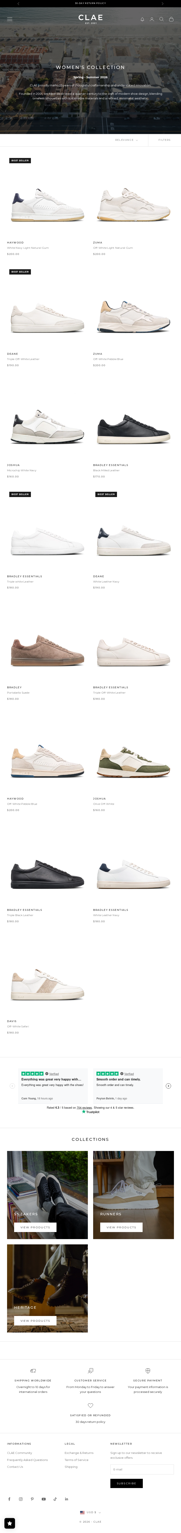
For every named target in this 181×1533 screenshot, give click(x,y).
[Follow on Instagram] (21, 1499)
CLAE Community (19, 1453)
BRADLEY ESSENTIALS (110, 465)
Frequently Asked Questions (27, 1460)
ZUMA (97, 243)
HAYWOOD (15, 243)
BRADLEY (14, 688)
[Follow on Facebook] (9, 1499)
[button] (142, 19)
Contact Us (15, 1466)
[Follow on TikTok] (55, 1499)
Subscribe (126, 1483)
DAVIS (12, 1021)
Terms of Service (77, 1460)
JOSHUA (13, 465)
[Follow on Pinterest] (32, 1499)
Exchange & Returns (79, 1453)
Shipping (71, 1466)
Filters (164, 140)
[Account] (152, 19)
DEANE (12, 354)
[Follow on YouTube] (43, 1499)
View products (35, 1227)
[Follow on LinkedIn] (66, 1499)
